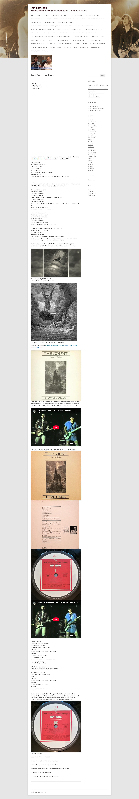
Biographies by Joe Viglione (93, 15)
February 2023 (91, 133)
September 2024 (92, 125)
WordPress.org (91, 195)
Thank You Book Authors (81, 47)
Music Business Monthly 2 (37, 44)
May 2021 (90, 145)
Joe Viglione (91, 110)
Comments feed (92, 193)
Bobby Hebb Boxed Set (36, 19)
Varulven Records (95, 47)
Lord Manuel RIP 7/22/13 (98, 36)
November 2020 (92, 152)
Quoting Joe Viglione (81, 44)
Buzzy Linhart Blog (36, 22)
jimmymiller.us (52, 33)
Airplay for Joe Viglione (93, 95)
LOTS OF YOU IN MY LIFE (93, 96)
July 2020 (90, 160)
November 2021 (92, 137)
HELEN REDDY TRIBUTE (98, 108)
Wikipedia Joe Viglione (48, 51)
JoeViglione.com (39, 7)
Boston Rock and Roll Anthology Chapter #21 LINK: (90, 19)
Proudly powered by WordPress (38, 792)
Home (32, 15)
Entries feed (91, 191)
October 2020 (91, 154)
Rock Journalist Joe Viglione (97, 44)
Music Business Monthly (96, 40)
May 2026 (90, 120)
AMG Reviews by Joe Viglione (60, 15)
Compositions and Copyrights (65, 22)
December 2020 (92, 151)
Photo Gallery (51, 44)
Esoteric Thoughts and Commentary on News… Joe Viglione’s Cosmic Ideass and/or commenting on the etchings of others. (62, 26)
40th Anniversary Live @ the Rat (95, 93)
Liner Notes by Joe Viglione (81, 36)
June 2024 (90, 127)
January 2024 (91, 129)
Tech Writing (67, 47)
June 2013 (90, 170)
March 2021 (91, 147)
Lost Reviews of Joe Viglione (38, 40)
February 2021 (91, 149)
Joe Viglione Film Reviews (77, 33)
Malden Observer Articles (79, 40)
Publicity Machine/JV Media (65, 44)
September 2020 (92, 156)
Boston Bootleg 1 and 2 (67, 19)
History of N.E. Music (77, 29)
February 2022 (91, 135)
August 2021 (91, 139)
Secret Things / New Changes (39, 47)
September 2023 (92, 131)
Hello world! (95, 106)
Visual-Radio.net (35, 51)
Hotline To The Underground (93, 29)
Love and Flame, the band (63, 40)
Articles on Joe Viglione (76, 15)
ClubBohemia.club (49, 22)
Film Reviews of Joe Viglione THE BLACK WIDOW (42, 29)
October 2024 (91, 123)
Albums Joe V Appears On (43, 15)
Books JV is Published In (52, 19)
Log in (89, 189)
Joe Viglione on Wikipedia (93, 33)
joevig (89, 106)
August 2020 (91, 158)
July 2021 (90, 141)
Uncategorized (91, 179)
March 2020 (91, 168)
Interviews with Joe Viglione (38, 33)
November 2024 (92, 122)
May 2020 (90, 164)
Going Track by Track (62, 29)
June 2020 (90, 162)
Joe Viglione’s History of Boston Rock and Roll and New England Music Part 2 (51, 36)
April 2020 (90, 166)
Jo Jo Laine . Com (63, 33)
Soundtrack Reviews (55, 47)
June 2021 (90, 143)
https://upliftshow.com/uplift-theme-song (41, 159)
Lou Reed (51, 40)
